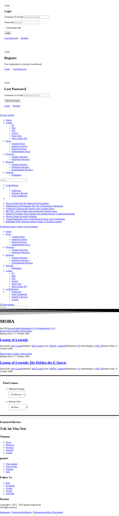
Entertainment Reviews (22, 170)
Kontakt (9, 469)
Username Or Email (13, 17)
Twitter (9, 488)
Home (8, 120)
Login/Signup (12, 185)
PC (13, 125)
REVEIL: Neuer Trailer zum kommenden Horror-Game (31, 211)
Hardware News (19, 149)
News (8, 141)
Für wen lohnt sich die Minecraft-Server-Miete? (27, 203)
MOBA (53, 346)
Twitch (9, 491)
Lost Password (11, 38)
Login (8, 33)
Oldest (17, 328)
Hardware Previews (21, 159)
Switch (15, 133)
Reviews (10, 162)
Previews (10, 154)
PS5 (13, 130)
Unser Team (11, 466)
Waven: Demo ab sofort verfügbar (21, 216)
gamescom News (19, 146)
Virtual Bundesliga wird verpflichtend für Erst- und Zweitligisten (35, 219)
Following (16, 190)
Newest (10, 328)
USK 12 (98, 346)
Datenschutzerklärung (22, 512)
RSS (8, 483)
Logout (15, 299)
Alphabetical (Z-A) (46, 328)
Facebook (10, 485)
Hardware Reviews (20, 167)
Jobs (8, 472)
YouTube (10, 493)
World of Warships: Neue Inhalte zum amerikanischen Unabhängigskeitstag (40, 214)
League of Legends (14, 340)
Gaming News (18, 143)
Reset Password (12, 101)
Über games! (12, 464)
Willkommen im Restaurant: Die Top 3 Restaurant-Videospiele (34, 206)
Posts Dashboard (19, 196)
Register (24, 38)
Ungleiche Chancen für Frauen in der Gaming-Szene (30, 208)
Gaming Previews (20, 156)
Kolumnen (16, 175)
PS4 (13, 128)
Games (9, 122)
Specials (9, 172)
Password (8, 22)
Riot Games (16, 346)
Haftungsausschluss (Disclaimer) (48, 512)
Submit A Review (20, 193)
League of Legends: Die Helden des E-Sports (33, 362)
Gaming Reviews (20, 164)
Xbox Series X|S (19, 138)
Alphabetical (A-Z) (29, 328)
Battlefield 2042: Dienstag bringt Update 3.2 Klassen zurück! (34, 221)
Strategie (62, 346)
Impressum (5, 512)
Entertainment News (21, 151)
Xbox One (16, 136)
